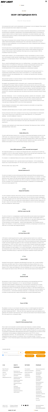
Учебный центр (27, 377)
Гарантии (4, 372)
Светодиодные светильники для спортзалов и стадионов (40, 392)
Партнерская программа (29, 370)
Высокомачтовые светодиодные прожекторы (39, 388)
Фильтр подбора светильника (40, 356)
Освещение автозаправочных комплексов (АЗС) (17, 388)
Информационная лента (6, 377)
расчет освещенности (35, 352)
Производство (5, 370)
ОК (20, 352)
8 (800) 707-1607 (12, 410)
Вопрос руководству (28, 372)
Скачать (3, 375)
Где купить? (38, 400)
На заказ (37, 398)
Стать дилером (27, 369)
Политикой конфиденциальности (13, 355)
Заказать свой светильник (29, 356)
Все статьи (24, 10)
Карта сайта (4, 374)
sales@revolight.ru (5, 406)
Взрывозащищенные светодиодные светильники (40, 383)
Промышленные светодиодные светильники (39, 373)
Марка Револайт (5, 369)
